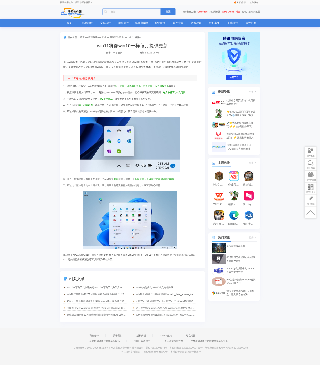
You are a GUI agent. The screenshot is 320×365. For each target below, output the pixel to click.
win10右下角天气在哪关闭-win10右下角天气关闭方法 (94, 287)
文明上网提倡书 (142, 341)
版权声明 (141, 335)
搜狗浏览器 (254, 11)
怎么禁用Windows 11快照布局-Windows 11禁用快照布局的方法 (166, 308)
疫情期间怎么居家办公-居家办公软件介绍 (240, 259)
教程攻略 (196, 22)
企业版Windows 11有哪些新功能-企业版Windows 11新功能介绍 (97, 314)
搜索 (168, 11)
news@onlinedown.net (156, 351)
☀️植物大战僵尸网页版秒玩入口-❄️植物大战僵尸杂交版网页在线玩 (241, 113)
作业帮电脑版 (234, 184)
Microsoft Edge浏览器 (234, 223)
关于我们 (117, 335)
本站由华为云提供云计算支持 (185, 351)
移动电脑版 (141, 22)
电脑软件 (87, 22)
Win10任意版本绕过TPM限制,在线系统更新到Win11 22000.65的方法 (97, 294)
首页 (69, 22)
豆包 (244, 11)
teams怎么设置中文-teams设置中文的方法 (240, 270)
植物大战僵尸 (234, 204)
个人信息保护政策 (173, 341)
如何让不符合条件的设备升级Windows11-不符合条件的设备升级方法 (97, 301)
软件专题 (178, 22)
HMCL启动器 (219, 184)
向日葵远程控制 (249, 204)
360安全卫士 (189, 11)
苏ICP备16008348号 (156, 347)
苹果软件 (123, 22)
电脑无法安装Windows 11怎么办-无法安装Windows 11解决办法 (97, 308)
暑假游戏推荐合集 (235, 246)
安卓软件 (105, 22)
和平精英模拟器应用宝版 (219, 223)
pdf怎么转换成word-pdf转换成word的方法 (241, 281)
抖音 (238, 11)
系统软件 (160, 22)
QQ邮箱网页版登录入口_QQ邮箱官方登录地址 (238, 147)
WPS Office (228, 11)
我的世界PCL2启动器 (249, 223)
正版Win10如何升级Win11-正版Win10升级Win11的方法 (164, 301)
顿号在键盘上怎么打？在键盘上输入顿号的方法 (240, 292)
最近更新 (251, 22)
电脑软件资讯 (117, 37)
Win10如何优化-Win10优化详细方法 (154, 287)
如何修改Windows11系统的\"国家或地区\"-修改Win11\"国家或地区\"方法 (166, 314)
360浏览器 (214, 11)
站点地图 (191, 335)
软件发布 (254, 2)
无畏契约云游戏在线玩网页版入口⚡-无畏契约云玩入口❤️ (241, 136)
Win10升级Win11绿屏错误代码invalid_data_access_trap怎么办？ (166, 294)
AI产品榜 (241, 2)
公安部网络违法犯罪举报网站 (105, 341)
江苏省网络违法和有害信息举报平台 (209, 341)
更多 (251, 92)
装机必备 (214, 22)
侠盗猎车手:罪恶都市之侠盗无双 (249, 184)
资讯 (103, 37)
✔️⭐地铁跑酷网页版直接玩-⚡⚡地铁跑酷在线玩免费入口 (240, 124)
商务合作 (94, 335)
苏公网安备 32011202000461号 (186, 347)
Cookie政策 (166, 335)
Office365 (203, 11)
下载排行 (232, 22)
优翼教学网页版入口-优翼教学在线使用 (240, 102)
